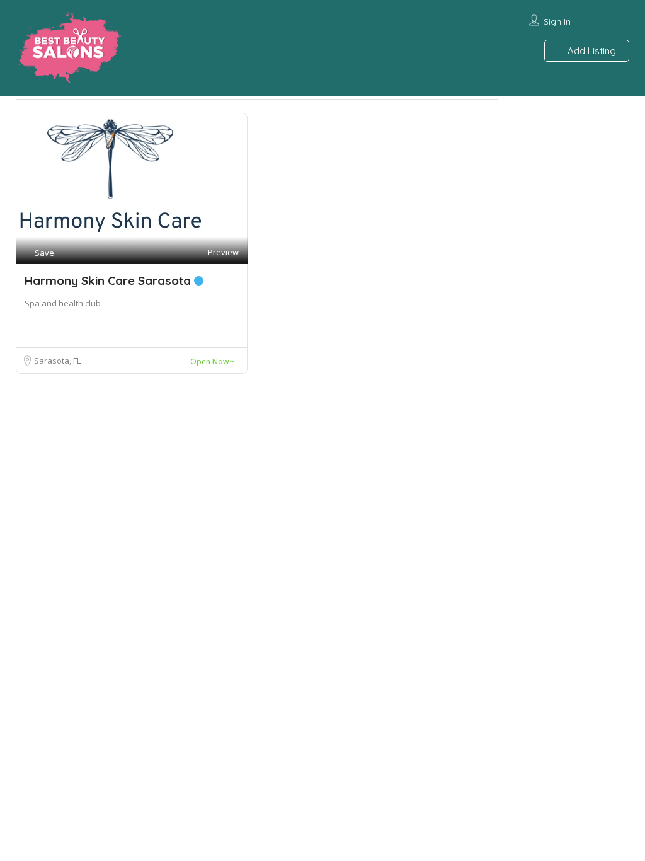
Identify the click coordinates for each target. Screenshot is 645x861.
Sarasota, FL (57, 360)
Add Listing (590, 51)
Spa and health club (63, 303)
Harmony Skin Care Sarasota (109, 280)
